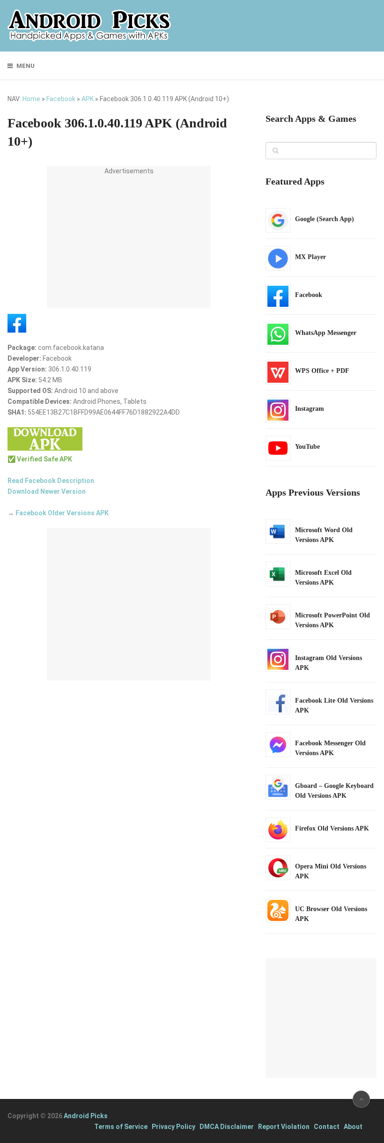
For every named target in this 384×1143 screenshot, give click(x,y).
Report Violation (284, 1126)
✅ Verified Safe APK (39, 459)
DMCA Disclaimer (226, 1126)
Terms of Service (121, 1126)
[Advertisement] (129, 242)
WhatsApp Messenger (325, 332)
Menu (25, 65)
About (353, 1126)
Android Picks (86, 1116)
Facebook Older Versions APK (62, 513)
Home (31, 99)
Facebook (60, 99)
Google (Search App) (324, 219)
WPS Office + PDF (322, 370)
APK (87, 99)
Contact (327, 1126)
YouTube (307, 446)
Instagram (309, 408)
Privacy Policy (173, 1126)
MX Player (310, 256)
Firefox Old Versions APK (332, 828)
